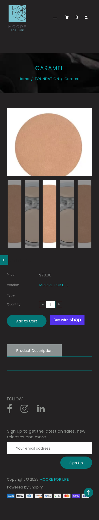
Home (23, 78)
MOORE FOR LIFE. (54, 479)
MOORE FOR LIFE (54, 285)
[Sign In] (86, 17)
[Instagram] (26, 410)
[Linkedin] (43, 410)
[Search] (76, 17)
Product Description (34, 350)
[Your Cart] (66, 17)
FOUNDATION (47, 78)
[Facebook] (12, 410)
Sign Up (76, 462)
